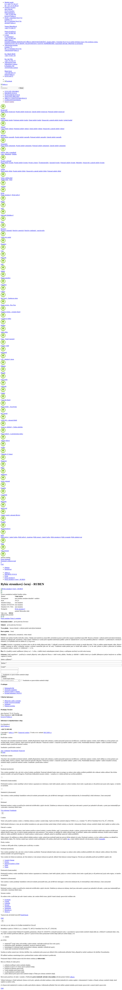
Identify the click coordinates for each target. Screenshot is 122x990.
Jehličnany (4, 474)
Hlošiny (3, 325)
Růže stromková (56, 537)
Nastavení (22, 750)
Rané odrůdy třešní (6, 171)
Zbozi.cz (7, 912)
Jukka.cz (7, 572)
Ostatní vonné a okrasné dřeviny (10, 515)
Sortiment (7, 704)
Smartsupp (8, 908)
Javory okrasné (5, 481)
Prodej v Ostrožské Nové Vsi (13, 25)
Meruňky (3, 135)
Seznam (7, 905)
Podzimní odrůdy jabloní (21, 129)
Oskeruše (3, 386)
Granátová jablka (6, 318)
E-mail (3, 667)
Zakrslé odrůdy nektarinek (58, 146)
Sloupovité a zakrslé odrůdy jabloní (53, 129)
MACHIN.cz (48, 732)
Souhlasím (13, 810)
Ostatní (3, 393)
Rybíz (2, 193)
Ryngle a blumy (33, 162)
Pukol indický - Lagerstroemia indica (12, 434)
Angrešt (3, 186)
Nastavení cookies (23, 732)
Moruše (3, 373)
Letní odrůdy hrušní (7, 120)
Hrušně (3, 118)
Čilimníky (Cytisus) (7, 454)
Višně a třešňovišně (6, 178)
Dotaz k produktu (15, 618)
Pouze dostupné (5, 559)
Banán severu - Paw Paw (8, 305)
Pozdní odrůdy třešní (19, 171)
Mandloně (8, 154)
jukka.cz (11, 732)
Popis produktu (5, 618)
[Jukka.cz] (4, 84)
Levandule (4, 495)
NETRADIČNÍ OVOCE (12, 95)
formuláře (102, 839)
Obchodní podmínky (11, 690)
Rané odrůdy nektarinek (8, 146)
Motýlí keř (4, 508)
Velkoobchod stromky (13, 53)
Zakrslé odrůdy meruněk (54, 137)
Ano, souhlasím (5, 750)
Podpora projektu (10, 706)
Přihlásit (7, 567)
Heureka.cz (8, 910)
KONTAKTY (9, 76)
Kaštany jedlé (5, 346)
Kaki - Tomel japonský (8, 339)
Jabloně (3, 127)
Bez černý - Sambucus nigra (9, 298)
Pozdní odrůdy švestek (21, 162)
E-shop (51, 39)
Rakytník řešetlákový (7, 215)
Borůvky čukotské (6, 230)
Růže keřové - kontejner (25, 537)
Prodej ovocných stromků (12, 702)
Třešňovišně (4, 179)
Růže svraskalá (65, 537)
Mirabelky (79, 162)
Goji (2, 251)
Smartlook (8, 906)
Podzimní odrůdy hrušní (20, 120)
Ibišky (2, 468)
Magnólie (3, 501)
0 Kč (2, 564)
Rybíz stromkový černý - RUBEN (15, 579)
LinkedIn (7, 903)
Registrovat (8, 569)
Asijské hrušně (67, 120)
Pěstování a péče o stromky (13, 701)
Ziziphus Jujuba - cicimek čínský (10, 312)
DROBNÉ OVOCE (11, 93)
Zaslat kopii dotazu (8, 678)
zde (68, 839)
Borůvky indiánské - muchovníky (34, 230)
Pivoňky (3, 522)
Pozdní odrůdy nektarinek (24, 146)
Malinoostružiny (6, 278)
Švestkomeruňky (44, 162)
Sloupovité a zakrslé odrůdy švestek (93, 162)
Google (7, 901)
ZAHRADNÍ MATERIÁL (13, 100)
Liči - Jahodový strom (7, 359)
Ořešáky (14, 154)
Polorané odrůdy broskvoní (56, 112)
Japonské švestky (54, 162)
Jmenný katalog (9, 102)
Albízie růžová (5, 440)
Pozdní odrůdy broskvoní (23, 112)
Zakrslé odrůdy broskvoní (39, 112)
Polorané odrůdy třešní (54, 171)
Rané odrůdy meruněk (7, 137)
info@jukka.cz (5, 726)
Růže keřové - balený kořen (9, 537)
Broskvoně (4, 110)
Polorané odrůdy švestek (68, 162)
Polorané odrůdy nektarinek (40, 146)
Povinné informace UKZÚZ (13, 693)
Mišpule (3, 366)
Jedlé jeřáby (4, 332)
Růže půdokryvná (76, 537)
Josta (2, 208)
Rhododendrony (6, 529)
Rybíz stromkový (6, 195)
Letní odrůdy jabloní (7, 129)
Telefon (3, 663)
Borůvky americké (18, 230)
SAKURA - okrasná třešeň (9, 420)
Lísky (2, 154)
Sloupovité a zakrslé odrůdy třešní (36, 171)
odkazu (72, 977)
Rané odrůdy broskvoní (8, 112)
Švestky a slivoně (6, 161)
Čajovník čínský (6, 400)
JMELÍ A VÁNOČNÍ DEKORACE (16, 98)
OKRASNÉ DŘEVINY (12, 96)
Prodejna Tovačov (10, 12)
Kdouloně (4, 352)
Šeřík (2, 544)
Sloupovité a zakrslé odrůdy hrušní (52, 120)
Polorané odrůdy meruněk (38, 137)
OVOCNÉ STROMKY (12, 91)
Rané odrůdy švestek (7, 162)
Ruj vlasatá (4, 413)
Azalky (3, 447)
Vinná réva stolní (6, 237)
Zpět (2, 918)
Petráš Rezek (24, 915)
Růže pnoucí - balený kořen (41, 537)
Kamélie (3, 488)
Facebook (7, 899)
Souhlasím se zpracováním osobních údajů (16, 674)
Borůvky (3, 229)
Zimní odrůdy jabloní (35, 129)
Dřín (2, 264)
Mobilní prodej (11, 4)
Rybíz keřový (16, 195)
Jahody (3, 271)
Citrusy (3, 291)
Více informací (5, 810)
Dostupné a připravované (8, 561)
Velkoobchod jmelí (11, 68)
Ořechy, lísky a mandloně (8, 152)
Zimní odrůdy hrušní (35, 120)
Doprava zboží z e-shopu (12, 691)
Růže (2, 535)
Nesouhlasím (14, 750)
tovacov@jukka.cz (6, 717)
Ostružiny (4, 285)
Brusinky (3, 244)
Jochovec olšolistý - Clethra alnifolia (12, 427)
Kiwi (2, 222)
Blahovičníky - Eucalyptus (9, 407)
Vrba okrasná (5, 551)
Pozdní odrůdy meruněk (22, 137)
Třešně (3, 169)
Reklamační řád (9, 688)
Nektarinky (4, 144)
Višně (10, 179)
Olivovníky (4, 379)
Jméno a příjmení (6, 659)
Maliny (3, 202)
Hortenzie (4, 461)
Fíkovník (3, 257)
